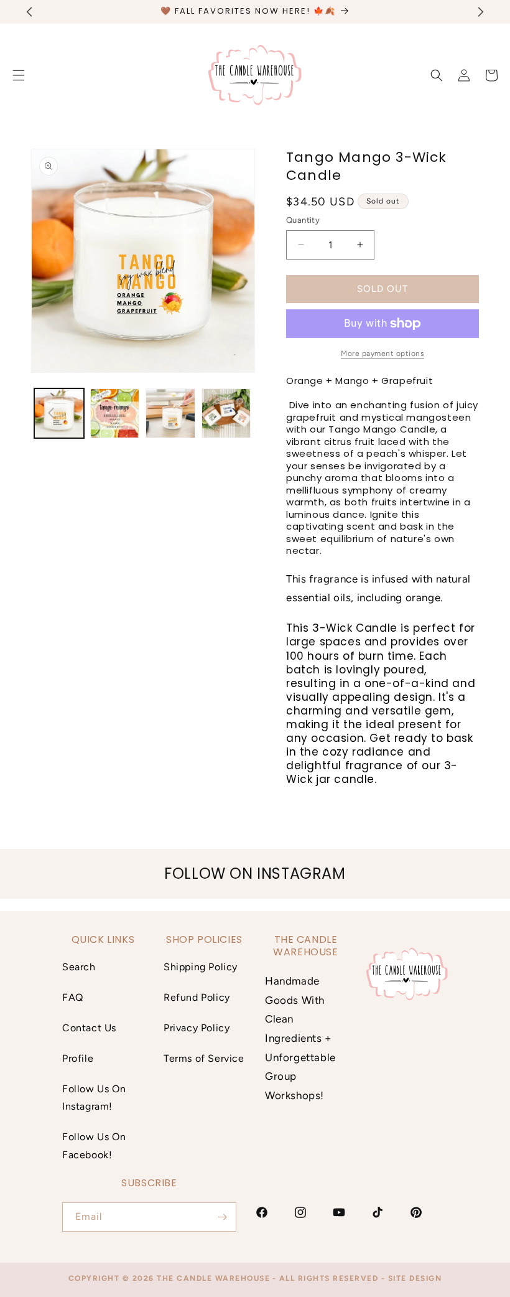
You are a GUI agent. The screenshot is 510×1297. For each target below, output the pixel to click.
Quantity (303, 220)
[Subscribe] (222, 1217)
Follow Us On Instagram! (94, 1098)
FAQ (72, 997)
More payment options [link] (382, 353)
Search (79, 967)
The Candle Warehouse (213, 1278)
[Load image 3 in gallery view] (170, 413)
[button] (436, 75)
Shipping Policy (201, 967)
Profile (77, 1058)
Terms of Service (204, 1058)
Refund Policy (197, 997)
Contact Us (89, 1028)
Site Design (415, 1278)
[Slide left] (51, 413)
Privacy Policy (197, 1028)
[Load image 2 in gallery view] (115, 413)
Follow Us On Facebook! (94, 1146)
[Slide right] (235, 413)
